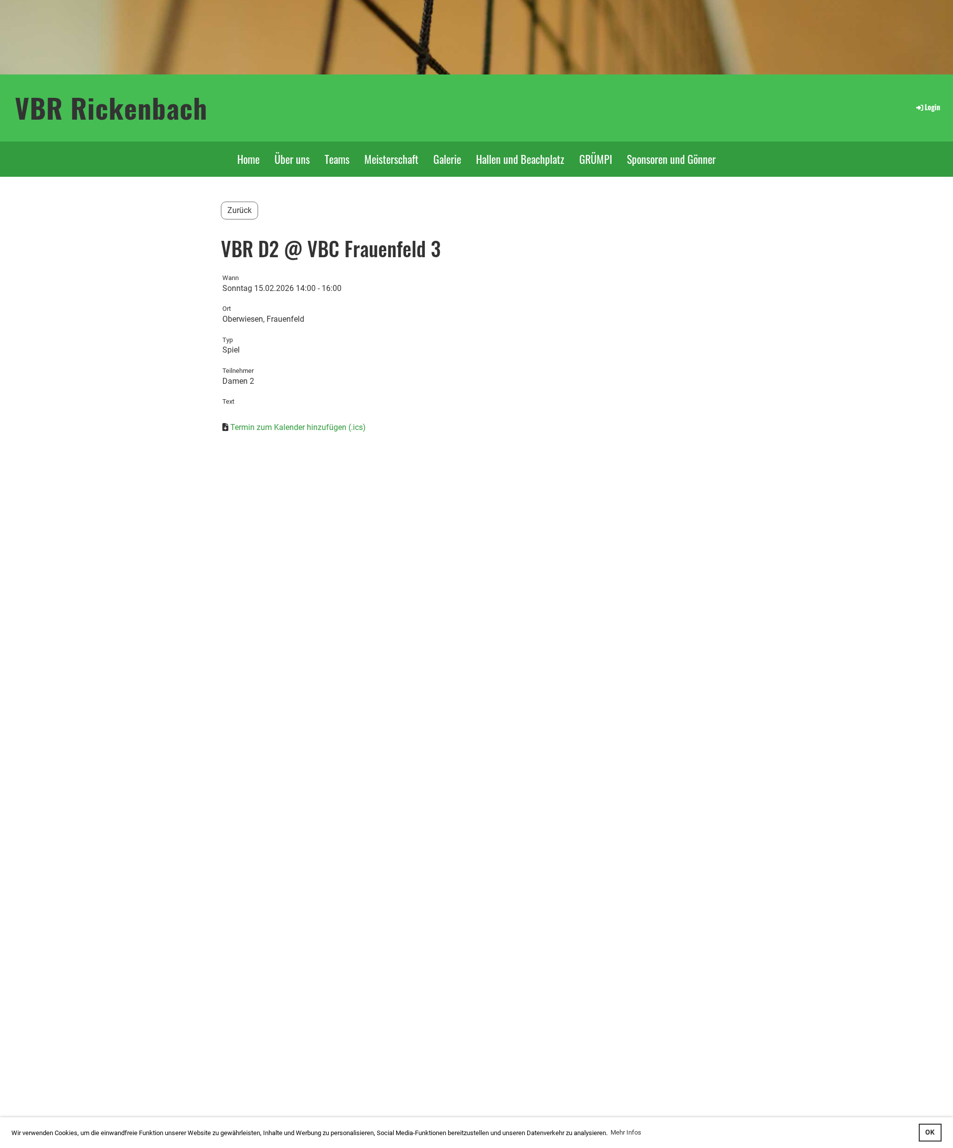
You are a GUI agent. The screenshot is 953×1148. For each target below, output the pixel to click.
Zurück (239, 210)
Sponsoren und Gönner (671, 159)
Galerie (447, 159)
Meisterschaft (391, 159)
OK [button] (930, 1132)
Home (248, 159)
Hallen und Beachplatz (520, 159)
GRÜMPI (595, 159)
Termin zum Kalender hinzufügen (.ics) (298, 427)
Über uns (292, 159)
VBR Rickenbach (111, 107)
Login (932, 107)
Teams (337, 159)
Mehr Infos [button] (626, 1132)
